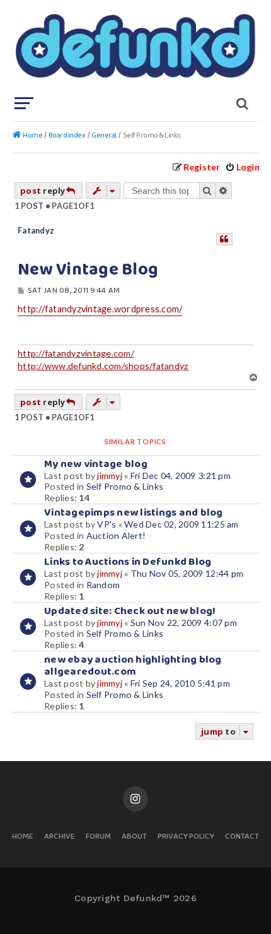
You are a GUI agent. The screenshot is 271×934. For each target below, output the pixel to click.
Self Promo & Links (125, 486)
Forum (98, 837)
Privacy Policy (186, 837)
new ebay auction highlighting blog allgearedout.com (133, 665)
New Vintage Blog (88, 270)
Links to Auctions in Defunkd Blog (127, 561)
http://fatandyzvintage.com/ (76, 353)
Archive (59, 837)
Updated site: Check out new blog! (130, 611)
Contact (242, 837)
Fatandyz (36, 230)
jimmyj (109, 475)
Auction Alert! (116, 535)
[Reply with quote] (224, 239)
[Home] (134, 47)
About (134, 837)
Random (103, 584)
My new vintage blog (95, 464)
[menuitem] (242, 167)
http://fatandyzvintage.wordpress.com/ (100, 309)
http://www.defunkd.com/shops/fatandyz (103, 365)
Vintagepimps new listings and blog (133, 512)
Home (22, 837)
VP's (106, 524)
